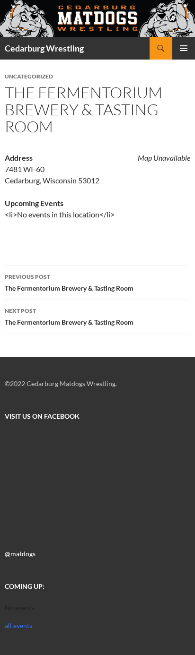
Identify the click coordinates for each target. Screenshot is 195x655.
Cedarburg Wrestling (44, 48)
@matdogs (20, 554)
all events (18, 625)
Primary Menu (183, 48)
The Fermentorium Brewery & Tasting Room (69, 282)
